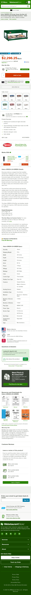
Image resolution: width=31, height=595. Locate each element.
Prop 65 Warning (7, 240)
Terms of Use (11, 365)
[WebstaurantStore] (15, 524)
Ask (25, 359)
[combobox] (15, 6)
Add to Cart (6, 164)
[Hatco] (7, 145)
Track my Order (15, 562)
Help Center (15, 557)
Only (3, 55)
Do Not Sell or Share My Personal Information (15, 585)
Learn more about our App (13, 518)
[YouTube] (6, 533)
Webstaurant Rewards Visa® (14, 82)
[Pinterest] (19, 533)
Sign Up (26, 500)
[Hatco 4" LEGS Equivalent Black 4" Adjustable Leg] (9, 160)
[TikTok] (15, 533)
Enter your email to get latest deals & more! (14, 496)
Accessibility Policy (15, 582)
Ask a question (12, 19)
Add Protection (24, 69)
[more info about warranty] (7, 70)
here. (10, 221)
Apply (27, 82)
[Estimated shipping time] (27, 116)
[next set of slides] (29, 160)
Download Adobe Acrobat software (9, 425)
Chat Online (8, 567)
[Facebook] (10, 533)
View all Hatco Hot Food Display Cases (21, 145)
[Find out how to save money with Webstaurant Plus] (19, 157)
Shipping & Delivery (22, 567)
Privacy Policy (19, 365)
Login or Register (15, 482)
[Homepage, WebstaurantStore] (16, 2)
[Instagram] (2, 533)
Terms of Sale (15, 574)
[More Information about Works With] (10, 152)
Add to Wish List (15, 87)
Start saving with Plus (11, 509)
